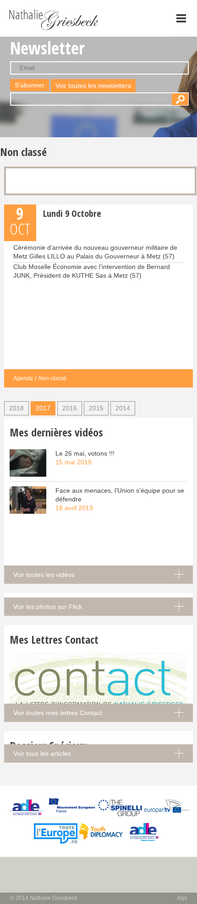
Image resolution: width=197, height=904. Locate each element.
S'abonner (29, 85)
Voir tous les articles (42, 753)
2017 (43, 408)
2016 (69, 408)
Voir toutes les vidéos (44, 574)
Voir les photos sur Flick (47, 606)
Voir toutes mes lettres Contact (57, 712)
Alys (182, 898)
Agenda (23, 378)
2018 (16, 408)
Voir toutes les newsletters (93, 85)
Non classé (52, 378)
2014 (122, 408)
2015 (96, 408)
